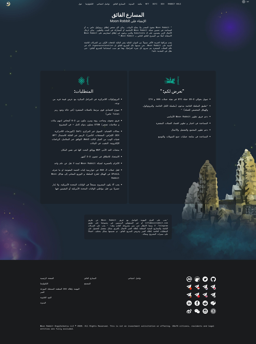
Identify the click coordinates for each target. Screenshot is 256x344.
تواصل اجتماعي (103, 3)
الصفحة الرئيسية (47, 278)
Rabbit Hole (174, 3)
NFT (147, 3)
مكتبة (140, 3)
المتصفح (87, 283)
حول (80, 3)
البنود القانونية (45, 297)
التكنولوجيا (89, 3)
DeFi (155, 3)
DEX (162, 3)
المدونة (131, 3)
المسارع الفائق (119, 3)
